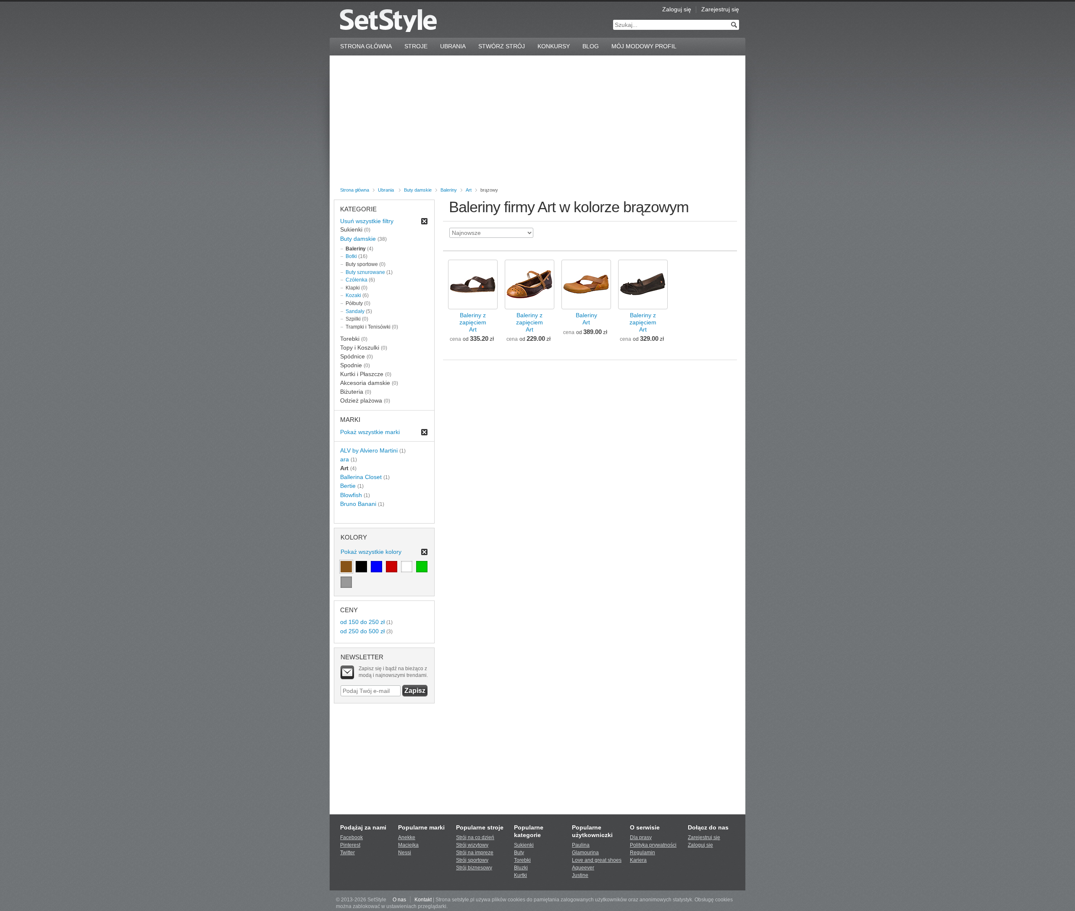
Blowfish (351, 495)
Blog (590, 46)
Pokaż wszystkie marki (370, 432)
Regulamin (642, 853)
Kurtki (520, 875)
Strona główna (354, 189)
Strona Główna (366, 46)
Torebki (522, 860)
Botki (351, 256)
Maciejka (408, 845)
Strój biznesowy (474, 868)
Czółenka (356, 280)
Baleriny (448, 189)
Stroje (415, 46)
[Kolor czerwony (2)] (391, 566)
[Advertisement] (537, 123)
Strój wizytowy (472, 845)
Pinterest (350, 845)
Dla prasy (641, 837)
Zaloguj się (676, 9)
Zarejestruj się (720, 9)
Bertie (348, 485)
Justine (580, 875)
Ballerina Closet (361, 477)
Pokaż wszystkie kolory (371, 551)
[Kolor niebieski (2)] (376, 566)
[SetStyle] (388, 20)
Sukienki (524, 845)
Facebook (351, 837)
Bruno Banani (358, 503)
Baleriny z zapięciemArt (472, 322)
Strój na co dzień (475, 837)
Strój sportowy (472, 860)
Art (469, 189)
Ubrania (453, 46)
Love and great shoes (596, 860)
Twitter (347, 853)
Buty (519, 853)
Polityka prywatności (653, 845)
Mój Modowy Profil (643, 46)
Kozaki (353, 295)
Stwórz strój (501, 46)
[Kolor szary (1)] (346, 582)
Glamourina (585, 853)
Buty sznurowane (365, 272)
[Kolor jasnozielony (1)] (421, 566)
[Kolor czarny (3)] (361, 566)
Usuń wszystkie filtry (366, 221)
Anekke (406, 837)
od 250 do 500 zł (362, 631)
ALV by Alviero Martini (369, 450)
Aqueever (583, 868)
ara (344, 459)
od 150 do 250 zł (362, 622)
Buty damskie (418, 189)
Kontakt (423, 900)
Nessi (404, 853)
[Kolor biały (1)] (406, 566)
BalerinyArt (586, 319)
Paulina (581, 845)
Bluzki (521, 868)
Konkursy (554, 46)
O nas (399, 900)
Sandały (355, 311)
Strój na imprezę (474, 853)
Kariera (638, 860)
